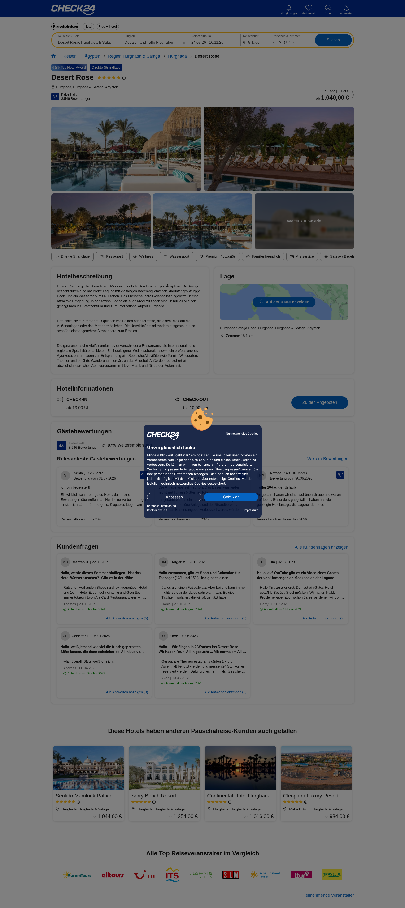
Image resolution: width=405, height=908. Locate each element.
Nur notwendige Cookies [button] (242, 433)
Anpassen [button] (174, 497)
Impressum (251, 510)
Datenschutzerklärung (161, 505)
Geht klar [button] (231, 497)
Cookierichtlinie (157, 510)
